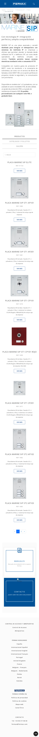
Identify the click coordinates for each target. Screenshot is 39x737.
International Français (19, 654)
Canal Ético (19, 708)
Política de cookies (19, 701)
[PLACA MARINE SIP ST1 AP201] (19, 237)
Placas (28, 10)
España (3, 10)
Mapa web (19, 704)
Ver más (19, 171)
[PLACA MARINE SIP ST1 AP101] (19, 188)
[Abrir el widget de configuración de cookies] (36, 733)
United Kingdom (19, 661)
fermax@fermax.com (19, 724)
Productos (10, 10)
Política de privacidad (19, 698)
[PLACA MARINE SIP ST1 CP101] (19, 285)
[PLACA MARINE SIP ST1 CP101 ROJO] (19, 337)
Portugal (19, 657)
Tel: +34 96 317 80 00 (19, 721)
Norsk (19, 677)
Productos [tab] (19, 136)
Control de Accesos (19, 627)
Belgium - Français (19, 667)
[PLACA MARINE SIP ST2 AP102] (19, 439)
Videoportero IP (20, 10)
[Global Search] (33, 3)
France (19, 664)
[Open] (6, 4)
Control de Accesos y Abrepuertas (19, 624)
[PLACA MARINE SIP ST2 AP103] (19, 488)
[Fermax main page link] (19, 3)
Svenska (19, 681)
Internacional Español (19, 647)
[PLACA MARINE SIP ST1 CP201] (19, 388)
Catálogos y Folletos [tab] (19, 141)
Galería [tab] (19, 146)
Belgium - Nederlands (19, 671)
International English (19, 651)
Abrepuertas (19, 631)
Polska (19, 674)
